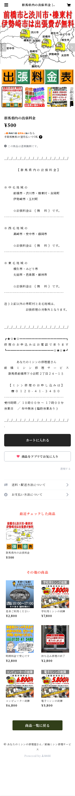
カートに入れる (37, 440)
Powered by (33, 756)
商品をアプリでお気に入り (39, 456)
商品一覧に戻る (37, 725)
